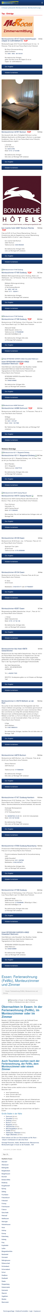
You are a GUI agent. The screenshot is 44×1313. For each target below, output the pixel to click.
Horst (3, 1227)
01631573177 (17, 587)
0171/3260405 (13, 510)
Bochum (8, 1122)
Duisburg (8, 1120)
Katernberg (5, 1236)
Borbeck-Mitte (6, 1180)
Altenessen (5, 1165)
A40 (32, 1145)
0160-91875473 (18, 862)
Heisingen (5, 1221)
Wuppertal (9, 1125)
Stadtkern (5, 1275)
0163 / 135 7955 (14, 423)
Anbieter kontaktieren (11, 72)
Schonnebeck (6, 1269)
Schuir (4, 1272)
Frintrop (4, 1203)
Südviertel (5, 1290)
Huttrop (4, 1230)
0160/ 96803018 (12, 727)
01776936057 (29, 587)
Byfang (4, 1188)
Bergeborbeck (6, 1171)
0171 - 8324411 (13, 291)
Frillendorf (5, 1201)
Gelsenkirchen (10, 1126)
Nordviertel (5, 1254)
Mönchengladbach (11, 1129)
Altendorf (4, 1162)
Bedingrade (5, 1168)
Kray (3, 1242)
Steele (4, 1281)
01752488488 (19, 332)
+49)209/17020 (12, 673)
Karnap (4, 1233)
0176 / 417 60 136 (14, 621)
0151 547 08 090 (14, 818)
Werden (4, 1299)
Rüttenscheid (6, 1263)
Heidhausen (5, 1218)
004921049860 (11, 380)
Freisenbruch (6, 1197)
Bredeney (4, 1183)
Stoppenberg (5, 1284)
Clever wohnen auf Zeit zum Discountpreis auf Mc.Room (19, 1138)
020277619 (18, 468)
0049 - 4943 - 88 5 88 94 (15, 53)
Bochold (4, 1177)
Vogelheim (5, 1296)
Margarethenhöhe (7, 1251)
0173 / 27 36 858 (14, 151)
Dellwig (4, 1192)
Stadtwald (5, 1278)
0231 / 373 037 (12, 421)
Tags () (5, 1154)
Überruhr (4, 1293)
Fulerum (4, 1209)
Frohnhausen (6, 1206)
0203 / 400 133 (12, 289)
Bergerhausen (6, 1174)
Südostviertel (6, 1287)
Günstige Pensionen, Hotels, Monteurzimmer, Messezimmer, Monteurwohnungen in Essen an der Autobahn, (20, 1144)
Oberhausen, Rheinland (13, 1133)
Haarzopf (4, 1215)
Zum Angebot (8, 66)
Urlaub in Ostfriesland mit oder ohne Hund (15, 1140)
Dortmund (9, 1116)
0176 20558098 (20, 550)
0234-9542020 (19, 245)
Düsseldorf (9, 1118)
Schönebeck (5, 1266)
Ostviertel (5, 1257)
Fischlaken (5, 1195)
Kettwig (4, 1239)
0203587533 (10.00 (13, 816)
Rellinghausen (6, 1260)
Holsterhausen (6, 1224)
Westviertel (5, 1302)
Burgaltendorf (6, 1186)
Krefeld (8, 1130)
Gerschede (5, 1212)
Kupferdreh (5, 1245)
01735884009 (19, 770)
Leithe (3, 1248)
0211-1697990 (19, 860)
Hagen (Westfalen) (11, 1134)
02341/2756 (11, 149)
